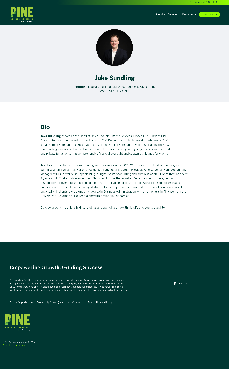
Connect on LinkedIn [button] (114, 91)
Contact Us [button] (209, 15)
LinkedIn (183, 284)
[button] (29, 14)
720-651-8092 (213, 2)
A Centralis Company (14, 345)
